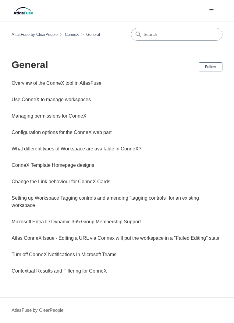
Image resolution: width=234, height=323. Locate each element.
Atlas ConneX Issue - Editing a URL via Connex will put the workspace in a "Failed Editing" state (115, 238)
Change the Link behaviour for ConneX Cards (61, 181)
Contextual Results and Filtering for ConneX (59, 270)
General (93, 34)
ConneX (72, 34)
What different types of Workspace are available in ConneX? (76, 148)
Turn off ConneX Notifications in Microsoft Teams (64, 254)
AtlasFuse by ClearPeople (35, 34)
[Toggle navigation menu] (211, 11)
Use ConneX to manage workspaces (51, 99)
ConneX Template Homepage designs (53, 165)
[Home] (23, 10)
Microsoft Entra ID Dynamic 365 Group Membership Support (76, 221)
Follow (210, 67)
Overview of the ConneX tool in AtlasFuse (56, 83)
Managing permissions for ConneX (49, 116)
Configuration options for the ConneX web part (62, 132)
